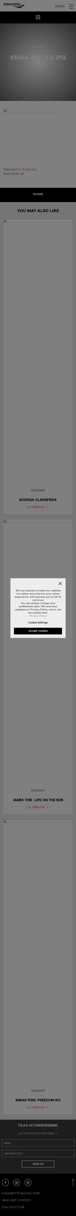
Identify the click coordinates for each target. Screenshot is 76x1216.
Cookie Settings (38, 622)
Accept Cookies (38, 631)
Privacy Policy (38, 615)
